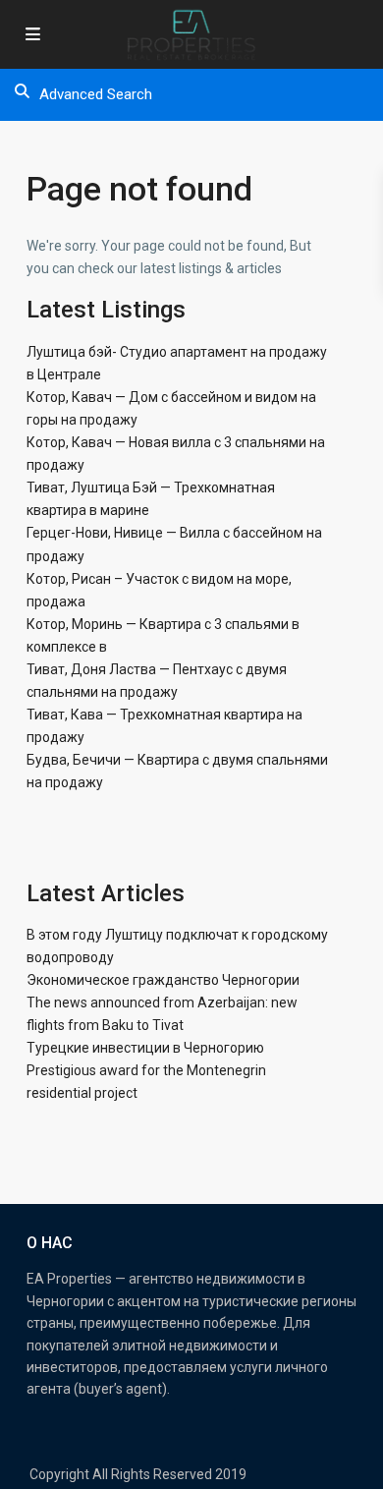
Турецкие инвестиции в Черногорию (145, 1048)
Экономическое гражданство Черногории (163, 980)
